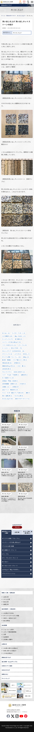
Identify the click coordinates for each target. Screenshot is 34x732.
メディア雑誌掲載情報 (9, 632)
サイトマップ (6, 678)
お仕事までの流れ (8, 613)
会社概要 (4, 625)
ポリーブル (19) (23, 345)
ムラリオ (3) (17, 354)
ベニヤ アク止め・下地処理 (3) (10, 375)
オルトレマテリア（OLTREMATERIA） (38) (13, 351)
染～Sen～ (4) (6, 333)
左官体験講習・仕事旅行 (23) (9, 383)
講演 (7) (28, 392)
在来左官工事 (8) (6, 369)
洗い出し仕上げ (21, 15)
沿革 (4, 634)
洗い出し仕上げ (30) (7, 398)
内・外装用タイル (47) (8, 378)
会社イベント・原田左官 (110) (10, 389)
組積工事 (6, 604)
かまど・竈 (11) (21, 366)
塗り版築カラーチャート (9, 550)
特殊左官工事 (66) (7, 363)
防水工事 (6, 602)
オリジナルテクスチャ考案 (11, 615)
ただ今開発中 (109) (7, 336)
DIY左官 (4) (23, 383)
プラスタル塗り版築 (8, 546)
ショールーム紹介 (8, 629)
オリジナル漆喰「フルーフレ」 (11, 538)
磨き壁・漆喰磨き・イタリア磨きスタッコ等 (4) (14, 360)
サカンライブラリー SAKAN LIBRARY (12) (13, 372)
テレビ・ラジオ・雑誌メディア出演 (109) (13, 392)
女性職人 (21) (5, 387)
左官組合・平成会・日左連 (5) (10, 381)
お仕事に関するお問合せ (10, 648)
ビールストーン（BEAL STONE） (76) (12, 348)
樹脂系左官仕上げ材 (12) (8, 366)
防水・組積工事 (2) (7, 395)
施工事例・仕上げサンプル (9, 662)
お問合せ (4, 644)
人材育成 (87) (15, 387)
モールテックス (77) (7, 339)
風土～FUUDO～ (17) (20, 336)
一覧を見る (17, 527)
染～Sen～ (5, 562)
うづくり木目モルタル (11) (9, 345)
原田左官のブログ (10, 15)
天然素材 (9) (17, 363)
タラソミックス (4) (7, 354)
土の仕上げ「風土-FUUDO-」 (11, 569)
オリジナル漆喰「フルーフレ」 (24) (11, 357)
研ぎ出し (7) (26, 354)
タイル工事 (6, 599)
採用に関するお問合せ (9, 651)
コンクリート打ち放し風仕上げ (11, 542)
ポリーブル (5, 554)
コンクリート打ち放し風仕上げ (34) (11, 342)
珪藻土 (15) (26, 357)
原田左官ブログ (6, 657)
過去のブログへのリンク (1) (22, 398)
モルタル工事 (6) (18, 395)
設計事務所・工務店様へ (9, 609)
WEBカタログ (6, 670)
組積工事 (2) (24, 375)
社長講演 (6, 637)
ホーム (3, 15)
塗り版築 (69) (18, 339)
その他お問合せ (8, 653)
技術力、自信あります (9, 618)
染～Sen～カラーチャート (10, 565)
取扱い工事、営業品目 (8, 593)
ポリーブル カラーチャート (10, 558)
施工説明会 (6, 620)
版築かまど (5, 674)
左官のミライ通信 (7, 666)
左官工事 (6, 597)
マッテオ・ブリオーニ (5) (18, 333)
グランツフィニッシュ (8, 573)
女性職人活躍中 (8, 639)
